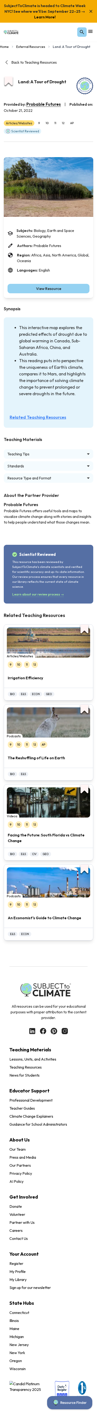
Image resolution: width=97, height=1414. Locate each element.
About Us (19, 1140)
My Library (18, 1279)
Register (16, 1263)
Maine (14, 1328)
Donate (15, 1206)
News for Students (24, 1075)
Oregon (15, 1360)
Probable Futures (43, 104)
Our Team (17, 1149)
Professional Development (31, 1100)
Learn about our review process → (38, 594)
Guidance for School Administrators (38, 1124)
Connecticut (19, 1312)
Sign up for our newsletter (30, 1287)
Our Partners (20, 1165)
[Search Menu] (82, 32)
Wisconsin (17, 1368)
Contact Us (18, 1238)
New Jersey (19, 1344)
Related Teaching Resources (38, 417)
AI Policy (16, 1181)
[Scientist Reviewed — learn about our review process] (84, 85)
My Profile (17, 1271)
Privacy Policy (20, 1173)
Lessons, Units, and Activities (32, 1059)
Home (4, 47)
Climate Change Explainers (31, 1116)
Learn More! (45, 17)
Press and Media (22, 1157)
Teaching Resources (25, 1067)
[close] (91, 11)
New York (17, 1352)
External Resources (30, 47)
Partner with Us (22, 1222)
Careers (16, 1230)
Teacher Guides (22, 1108)
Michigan (16, 1336)
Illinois (14, 1320)
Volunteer (17, 1214)
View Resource (48, 288)
